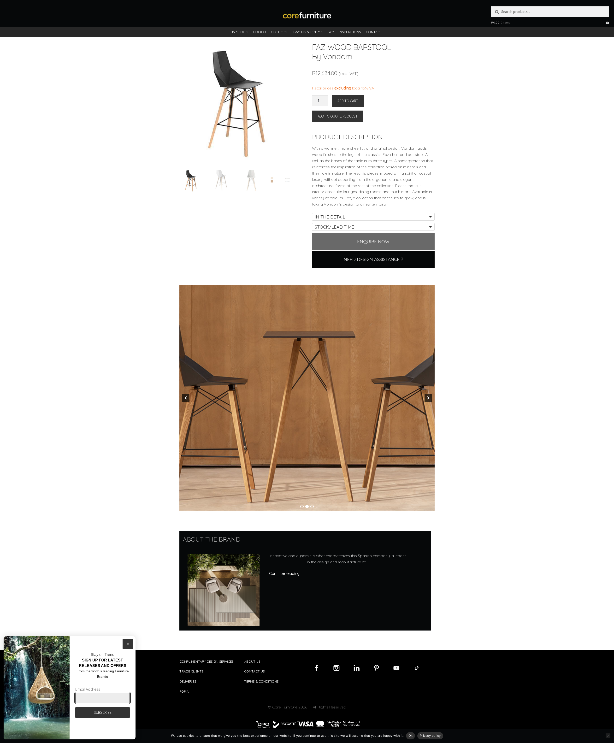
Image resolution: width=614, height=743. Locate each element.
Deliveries (187, 681)
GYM (330, 32)
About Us (252, 661)
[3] (312, 506)
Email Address (87, 689)
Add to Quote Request (338, 116)
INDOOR (259, 32)
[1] (302, 506)
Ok (410, 735)
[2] (307, 506)
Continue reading (284, 573)
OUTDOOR (280, 32)
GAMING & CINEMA (308, 32)
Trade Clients (191, 671)
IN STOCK (240, 32)
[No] (608, 735)
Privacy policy (430, 735)
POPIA (184, 691)
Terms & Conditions (261, 681)
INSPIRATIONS (350, 32)
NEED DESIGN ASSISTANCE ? (373, 259)
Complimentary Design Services (206, 661)
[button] (185, 398)
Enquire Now (373, 241)
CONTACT (374, 32)
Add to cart (347, 100)
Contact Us (254, 671)
